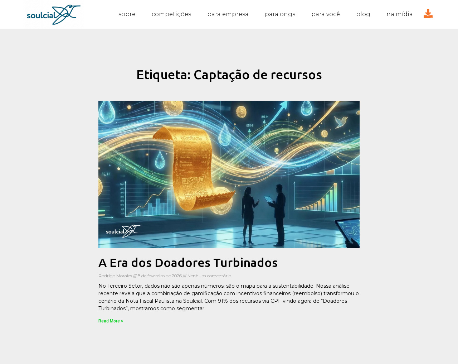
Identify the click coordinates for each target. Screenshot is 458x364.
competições (171, 14)
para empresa (228, 14)
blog (363, 14)
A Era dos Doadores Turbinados (188, 262)
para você (325, 14)
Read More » (110, 321)
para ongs (280, 14)
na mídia (399, 14)
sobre (127, 14)
